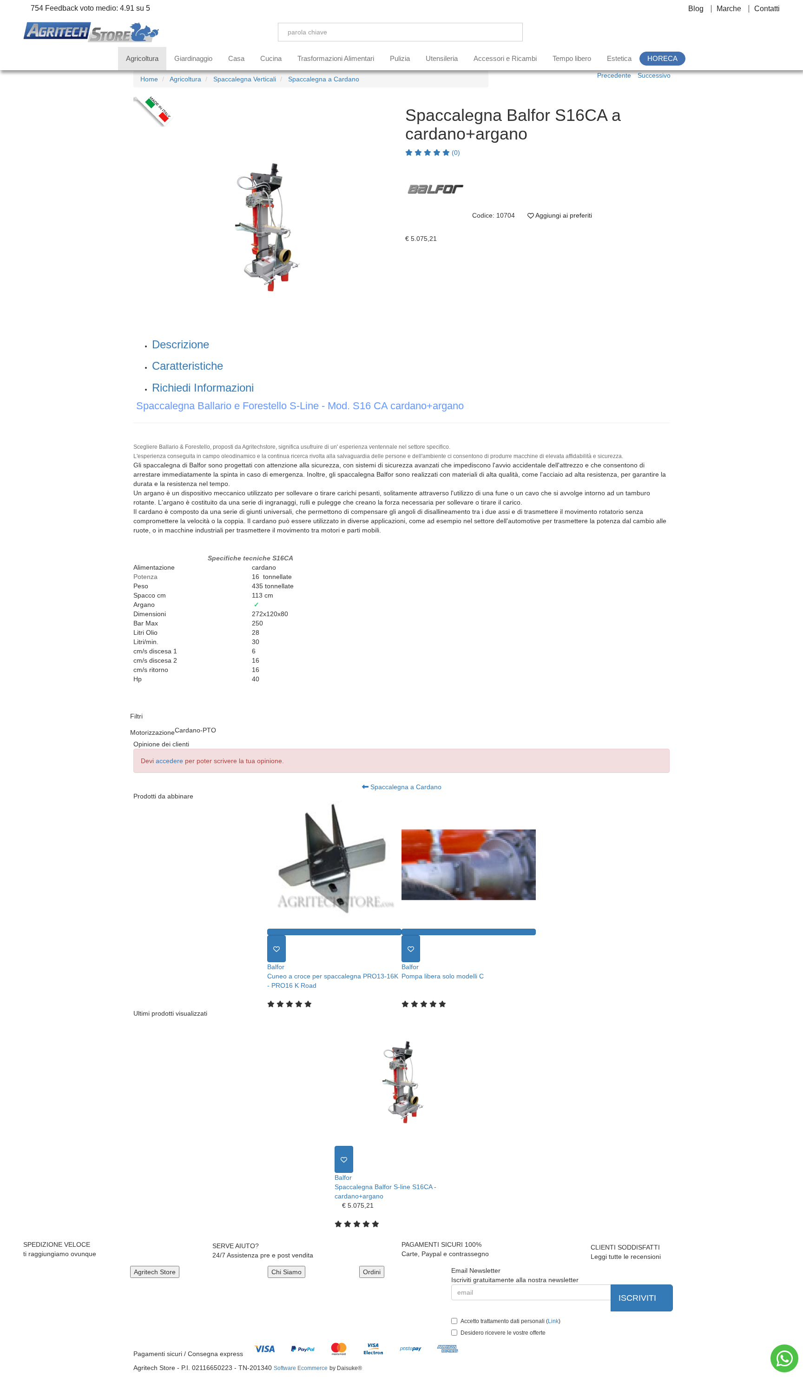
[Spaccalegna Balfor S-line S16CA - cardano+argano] (402, 1082)
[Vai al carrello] (775, 32)
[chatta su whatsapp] (784, 1358)
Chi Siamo (286, 1272)
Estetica (619, 58)
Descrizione (180, 344)
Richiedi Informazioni (203, 387)
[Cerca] (509, 32)
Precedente (614, 75)
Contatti (767, 9)
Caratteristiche (187, 365)
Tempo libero (572, 58)
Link (553, 1321)
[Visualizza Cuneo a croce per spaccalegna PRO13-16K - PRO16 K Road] (334, 932)
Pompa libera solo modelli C (443, 976)
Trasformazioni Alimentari (335, 58)
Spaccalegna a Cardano (405, 787)
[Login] (731, 32)
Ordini (372, 1272)
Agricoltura (142, 58)
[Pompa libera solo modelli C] (469, 865)
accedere (169, 761)
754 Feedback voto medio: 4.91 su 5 (89, 8)
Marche (729, 9)
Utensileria (442, 58)
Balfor (275, 967)
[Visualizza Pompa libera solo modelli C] (469, 932)
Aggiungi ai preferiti (563, 215)
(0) (455, 152)
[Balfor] (435, 187)
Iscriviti (638, 1298)
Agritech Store (155, 1272)
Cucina (271, 58)
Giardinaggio (193, 58)
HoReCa (662, 58)
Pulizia (400, 58)
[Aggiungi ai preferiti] (276, 948)
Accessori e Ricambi (505, 58)
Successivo (654, 75)
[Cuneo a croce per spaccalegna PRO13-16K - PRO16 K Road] (334, 865)
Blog (696, 9)
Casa (236, 58)
